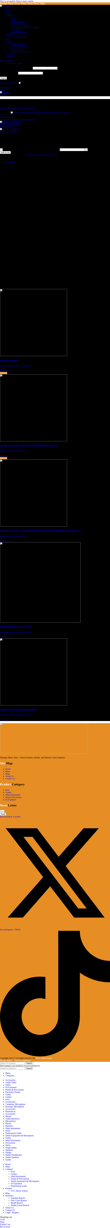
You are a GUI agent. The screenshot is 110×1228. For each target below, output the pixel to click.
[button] (5, 370)
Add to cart (5, 152)
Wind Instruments (18, 22)
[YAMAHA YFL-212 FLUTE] (40, 622)
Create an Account (14, 63)
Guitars (14, 20)
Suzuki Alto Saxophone (10, 124)
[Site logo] (4, 6)
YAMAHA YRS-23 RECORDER (18, 709)
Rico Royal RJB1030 (9, 132)
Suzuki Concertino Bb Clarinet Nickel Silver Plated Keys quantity (31, 149)
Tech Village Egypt (44, 1058)
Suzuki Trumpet (9, 360)
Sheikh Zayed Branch (20, 51)
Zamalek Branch (18, 44)
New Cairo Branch (19, 47)
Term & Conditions (22, 1060)
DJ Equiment (16, 30)
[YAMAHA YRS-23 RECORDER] (33, 704)
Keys (13, 18)
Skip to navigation (8, 1)
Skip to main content (24, 1)
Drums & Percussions (20, 25)
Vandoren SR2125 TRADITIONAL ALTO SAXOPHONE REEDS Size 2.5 (41, 530)
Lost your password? (9, 83)
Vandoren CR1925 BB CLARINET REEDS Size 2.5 (29, 445)
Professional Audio (19, 32)
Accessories (21, 451)
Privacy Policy (6, 1060)
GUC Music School (19, 37)
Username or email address (16, 68)
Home (3, 108)
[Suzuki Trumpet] (33, 355)
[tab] (10, 162)
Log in (3, 78)
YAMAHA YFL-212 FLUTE (16, 627)
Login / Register (12, 1212)
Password (9, 73)
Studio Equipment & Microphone (25, 27)
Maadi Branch (17, 49)
